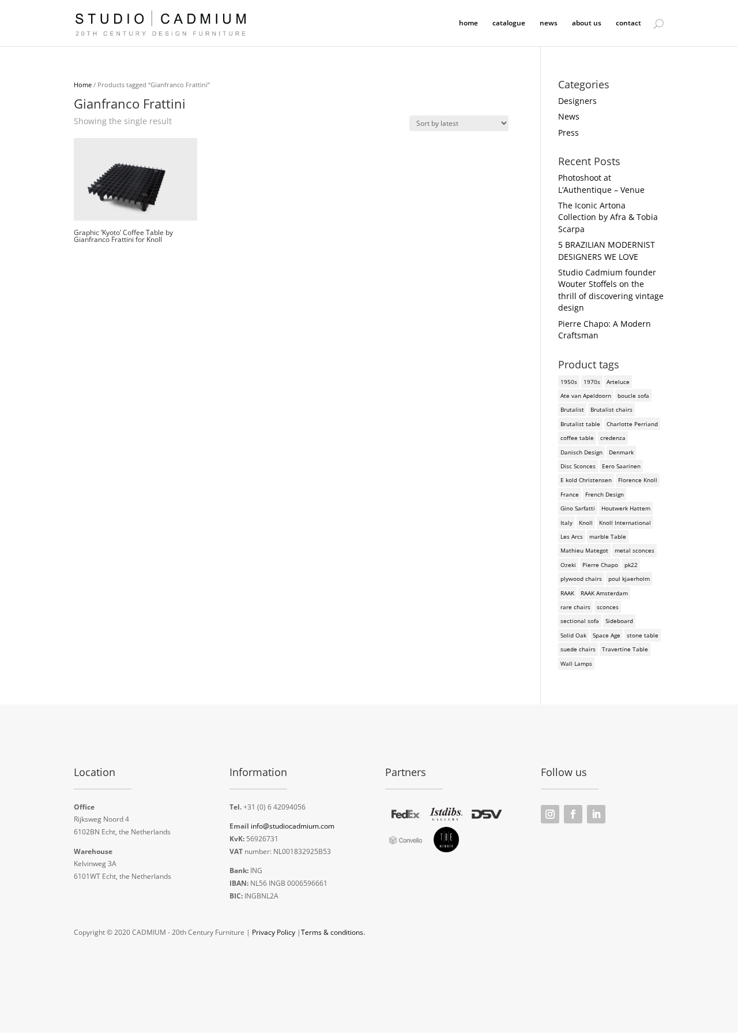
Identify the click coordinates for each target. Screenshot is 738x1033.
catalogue (508, 23)
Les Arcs (571, 536)
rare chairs (575, 607)
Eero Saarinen (621, 466)
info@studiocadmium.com (292, 826)
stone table (642, 635)
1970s (591, 382)
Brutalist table (580, 424)
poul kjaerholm (629, 579)
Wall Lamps (576, 663)
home (468, 23)
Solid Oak (573, 635)
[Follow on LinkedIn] (596, 814)
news (549, 23)
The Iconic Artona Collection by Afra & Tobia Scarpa (608, 217)
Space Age (606, 635)
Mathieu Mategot (584, 550)
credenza (613, 438)
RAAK (567, 593)
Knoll (586, 523)
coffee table (577, 438)
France (569, 494)
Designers (577, 100)
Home (83, 84)
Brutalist (572, 409)
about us (586, 23)
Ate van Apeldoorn (585, 395)
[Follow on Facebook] (573, 814)
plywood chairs (581, 579)
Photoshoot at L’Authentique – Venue (601, 183)
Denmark (621, 452)
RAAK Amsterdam (604, 593)
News (568, 116)
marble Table (607, 536)
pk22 (631, 565)
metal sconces (634, 550)
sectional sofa (579, 621)
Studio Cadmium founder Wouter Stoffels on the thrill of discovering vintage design (611, 290)
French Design (604, 494)
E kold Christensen (586, 480)
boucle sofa (633, 395)
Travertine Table (625, 649)
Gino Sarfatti (577, 508)
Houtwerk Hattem (625, 508)
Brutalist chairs (611, 409)
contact (628, 23)
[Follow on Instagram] (550, 814)
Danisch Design (581, 452)
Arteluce (618, 382)
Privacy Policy (273, 932)
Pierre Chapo (600, 565)
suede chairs (578, 649)
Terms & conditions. (333, 932)
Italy (566, 523)
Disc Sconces (578, 466)
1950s (568, 382)
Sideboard (619, 621)
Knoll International (625, 523)
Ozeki (568, 565)
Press (568, 132)
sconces (608, 607)
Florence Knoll (637, 480)
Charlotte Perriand (632, 424)
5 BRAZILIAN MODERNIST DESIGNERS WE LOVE (606, 250)
